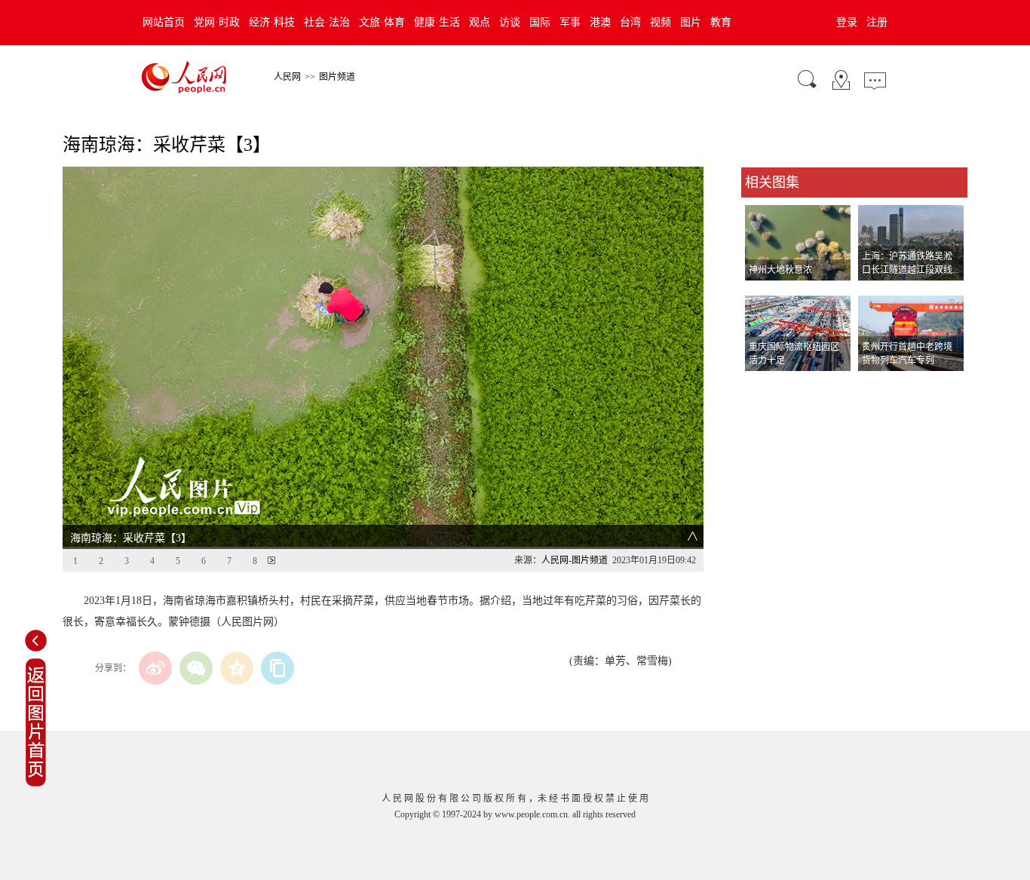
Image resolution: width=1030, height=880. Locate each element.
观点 (479, 22)
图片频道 (337, 77)
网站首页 (164, 22)
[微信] (196, 668)
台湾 (630, 22)
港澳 (600, 22)
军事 (570, 22)
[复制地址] (277, 668)
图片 (690, 22)
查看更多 (762, 386)
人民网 (287, 77)
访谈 (509, 22)
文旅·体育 (382, 22)
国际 (539, 22)
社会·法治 (327, 22)
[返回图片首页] (36, 783)
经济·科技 (272, 22)
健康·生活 (437, 22)
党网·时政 (217, 22)
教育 (720, 22)
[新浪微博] (155, 668)
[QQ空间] (236, 668)
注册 (876, 22)
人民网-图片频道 (574, 560)
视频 (660, 22)
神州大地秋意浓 (780, 270)
